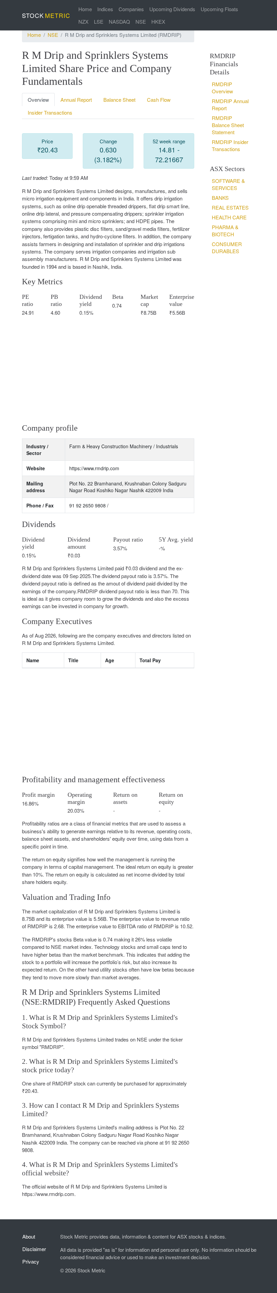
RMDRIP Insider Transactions (230, 145)
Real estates (230, 207)
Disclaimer (34, 1248)
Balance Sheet (119, 99)
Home (85, 9)
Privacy (30, 1261)
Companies (131, 9)
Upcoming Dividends (172, 9)
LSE (98, 21)
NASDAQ (119, 21)
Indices (105, 9)
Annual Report (76, 99)
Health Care (229, 217)
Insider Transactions (50, 112)
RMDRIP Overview (222, 87)
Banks (220, 197)
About (28, 1236)
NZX (83, 21)
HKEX (158, 21)
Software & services (228, 184)
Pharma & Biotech (225, 230)
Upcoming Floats (219, 9)
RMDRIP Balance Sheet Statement (228, 125)
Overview (38, 99)
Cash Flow (159, 99)
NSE (140, 21)
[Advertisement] (108, 369)
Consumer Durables (227, 247)
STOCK (46, 15)
